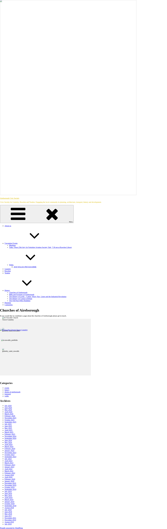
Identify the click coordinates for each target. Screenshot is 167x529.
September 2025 (10, 422)
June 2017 (8, 516)
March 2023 (9, 463)
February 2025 (10, 434)
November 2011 (10, 518)
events (7, 388)
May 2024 (8, 442)
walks (7, 396)
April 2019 (8, 497)
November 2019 (10, 485)
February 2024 (10, 449)
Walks (11, 265)
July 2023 (8, 459)
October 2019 (9, 487)
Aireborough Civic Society (9, 198)
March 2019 (9, 500)
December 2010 (10, 520)
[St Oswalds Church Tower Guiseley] (11, 319)
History (7, 290)
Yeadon (7, 273)
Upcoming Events (11, 243)
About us (8, 226)
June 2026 (8, 408)
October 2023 (9, 455)
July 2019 (8, 491)
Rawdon (8, 271)
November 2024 (10, 436)
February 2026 (10, 416)
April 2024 (8, 444)
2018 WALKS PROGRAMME (25, 267)
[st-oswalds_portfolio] (9, 340)
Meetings (12, 245)
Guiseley (8, 269)
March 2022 (9, 471)
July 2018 (8, 510)
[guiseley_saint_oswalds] (11, 350)
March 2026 (9, 414)
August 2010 (9, 522)
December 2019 (10, 483)
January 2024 (9, 451)
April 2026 (8, 412)
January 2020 (9, 481)
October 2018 (9, 504)
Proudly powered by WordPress (11, 528)
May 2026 (8, 410)
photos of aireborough (12, 392)
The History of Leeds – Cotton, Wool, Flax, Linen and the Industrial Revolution (37, 297)
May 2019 (8, 495)
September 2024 (10, 438)
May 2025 (8, 428)
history (7, 390)
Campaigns (9, 305)
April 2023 (8, 461)
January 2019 (9, 502)
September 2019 (10, 489)
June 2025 (8, 426)
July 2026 (8, 406)
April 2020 (8, 477)
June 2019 (8, 493)
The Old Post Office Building (19, 301)
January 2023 (9, 467)
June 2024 (8, 440)
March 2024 (9, 446)
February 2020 (10, 479)
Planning (8, 303)
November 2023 (10, 453)
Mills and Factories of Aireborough (21, 295)
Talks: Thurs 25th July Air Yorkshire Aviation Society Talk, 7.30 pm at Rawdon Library (40, 247)
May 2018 (8, 514)
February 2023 (10, 465)
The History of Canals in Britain (20, 299)
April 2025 (8, 430)
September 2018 (10, 506)
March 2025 (9, 432)
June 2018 (8, 512)
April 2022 (8, 469)
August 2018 (9, 508)
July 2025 (8, 424)
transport (8, 394)
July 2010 (8, 524)
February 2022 (10, 473)
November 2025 (10, 418)
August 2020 (9, 475)
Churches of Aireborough (18, 292)
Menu (71, 222)
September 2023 (10, 457)
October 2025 (9, 420)
